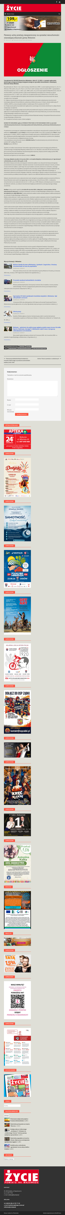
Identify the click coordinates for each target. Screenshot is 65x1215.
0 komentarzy (7, 275)
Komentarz (10, 379)
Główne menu (10, 14)
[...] (39, 272)
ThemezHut (15, 1213)
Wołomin (30, 40)
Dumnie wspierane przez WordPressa (52, 1213)
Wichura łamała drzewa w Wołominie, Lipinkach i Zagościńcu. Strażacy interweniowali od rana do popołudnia (35, 265)
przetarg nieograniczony (39, 348)
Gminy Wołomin (12, 348)
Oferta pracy (17, 311)
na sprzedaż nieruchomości (24, 348)
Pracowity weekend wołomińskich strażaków (27, 280)
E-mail (9, 405)
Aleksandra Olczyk (17, 40)
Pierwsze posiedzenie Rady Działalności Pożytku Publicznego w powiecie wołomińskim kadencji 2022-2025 (17, 360)
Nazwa (9, 400)
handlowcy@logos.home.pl (16, 1205)
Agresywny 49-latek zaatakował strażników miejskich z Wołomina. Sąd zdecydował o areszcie (35, 297)
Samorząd (24, 40)
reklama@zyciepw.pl (10, 1207)
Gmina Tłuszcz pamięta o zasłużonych (48, 358)
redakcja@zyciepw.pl (13, 1195)
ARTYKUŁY (6, 1115)
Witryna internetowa (10, 410)
